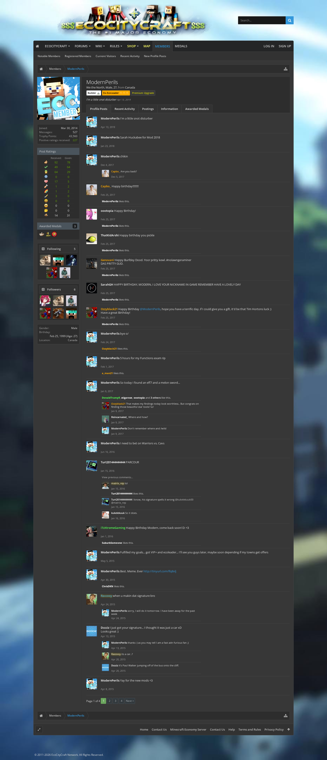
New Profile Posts (155, 56)
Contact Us (159, 729)
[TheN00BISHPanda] (65, 272)
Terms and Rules (249, 729)
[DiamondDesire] (71, 260)
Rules (114, 46)
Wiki (98, 46)
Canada (72, 340)
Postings (148, 109)
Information (169, 109)
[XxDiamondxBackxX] (58, 260)
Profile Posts (98, 109)
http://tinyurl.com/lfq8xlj (159, 571)
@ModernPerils (150, 309)
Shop (131, 46)
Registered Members (78, 56)
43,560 (73, 136)
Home (144, 729)
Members (162, 46)
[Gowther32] (45, 300)
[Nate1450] (45, 260)
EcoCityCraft (56, 46)
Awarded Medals (197, 109)
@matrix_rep (118, 502)
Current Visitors (106, 56)
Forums (81, 46)
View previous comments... (117, 477)
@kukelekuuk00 (184, 499)
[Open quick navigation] (286, 69)
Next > (130, 701)
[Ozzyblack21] (51, 272)
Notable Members (49, 56)
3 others (156, 397)
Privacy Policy (274, 729)
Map (146, 46)
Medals (181, 46)
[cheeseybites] (58, 313)
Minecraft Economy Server (188, 729)
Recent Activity (129, 56)
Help (231, 729)
